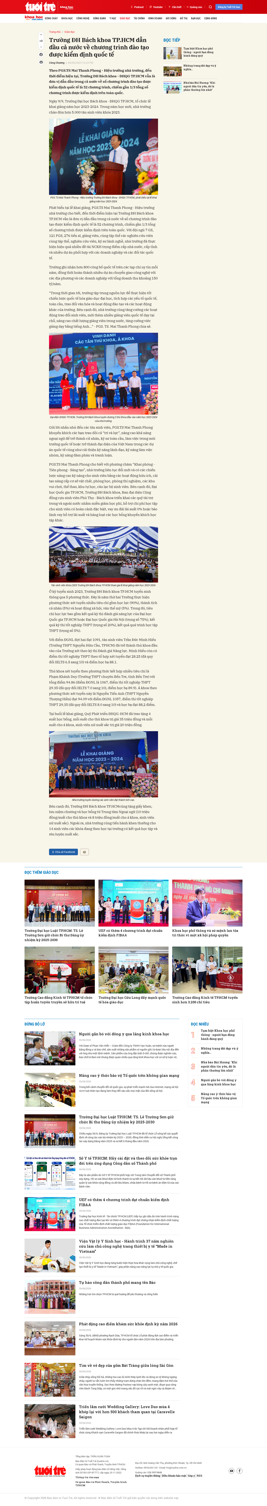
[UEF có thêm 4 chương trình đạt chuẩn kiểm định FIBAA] (133, 903)
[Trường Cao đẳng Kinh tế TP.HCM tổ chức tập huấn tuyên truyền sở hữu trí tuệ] (60, 970)
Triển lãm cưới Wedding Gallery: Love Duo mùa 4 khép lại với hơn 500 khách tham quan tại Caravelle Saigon (127, 1411)
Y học (113, 18)
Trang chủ (54, 31)
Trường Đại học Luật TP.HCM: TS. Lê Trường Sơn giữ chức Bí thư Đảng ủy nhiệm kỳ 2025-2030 (54, 935)
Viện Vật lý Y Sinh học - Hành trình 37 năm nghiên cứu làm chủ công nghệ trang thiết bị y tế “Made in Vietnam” (126, 1246)
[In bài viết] (84, 852)
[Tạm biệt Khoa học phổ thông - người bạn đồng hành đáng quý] (172, 53)
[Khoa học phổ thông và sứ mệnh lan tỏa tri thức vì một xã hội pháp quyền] (207, 903)
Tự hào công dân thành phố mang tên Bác (117, 1282)
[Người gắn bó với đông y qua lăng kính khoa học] (50, 1048)
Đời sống (171, 18)
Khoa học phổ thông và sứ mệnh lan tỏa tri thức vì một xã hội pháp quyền (205, 932)
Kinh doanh (155, 18)
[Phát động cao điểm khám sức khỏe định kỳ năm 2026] (50, 1338)
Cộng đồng (210, 18)
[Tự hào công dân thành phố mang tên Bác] (50, 1297)
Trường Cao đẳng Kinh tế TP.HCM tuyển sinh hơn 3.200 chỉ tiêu (205, 999)
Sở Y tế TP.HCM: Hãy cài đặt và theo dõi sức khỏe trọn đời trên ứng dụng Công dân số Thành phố (128, 1161)
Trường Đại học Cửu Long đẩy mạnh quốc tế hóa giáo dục (132, 999)
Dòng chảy (51, 18)
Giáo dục (125, 18)
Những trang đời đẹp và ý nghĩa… (199, 67)
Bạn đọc (196, 18)
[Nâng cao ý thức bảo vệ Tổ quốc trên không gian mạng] (50, 1090)
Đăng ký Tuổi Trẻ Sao (229, 7)
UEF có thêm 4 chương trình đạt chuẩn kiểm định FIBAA (130, 932)
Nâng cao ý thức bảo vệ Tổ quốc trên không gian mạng (129, 1075)
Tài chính (139, 18)
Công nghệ (82, 18)
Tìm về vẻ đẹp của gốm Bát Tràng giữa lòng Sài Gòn (126, 1365)
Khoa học (67, 18)
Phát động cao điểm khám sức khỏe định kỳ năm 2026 (128, 1324)
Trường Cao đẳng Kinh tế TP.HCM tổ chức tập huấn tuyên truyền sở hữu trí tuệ (58, 999)
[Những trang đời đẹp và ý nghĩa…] (172, 70)
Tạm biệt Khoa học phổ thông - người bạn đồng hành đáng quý (198, 52)
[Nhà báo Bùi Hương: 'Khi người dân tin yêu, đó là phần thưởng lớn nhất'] (172, 87)
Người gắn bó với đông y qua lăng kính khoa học (124, 1034)
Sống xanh (99, 18)
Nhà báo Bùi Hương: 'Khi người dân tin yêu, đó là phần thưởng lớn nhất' (199, 86)
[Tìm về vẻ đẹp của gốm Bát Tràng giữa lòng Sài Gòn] (50, 1380)
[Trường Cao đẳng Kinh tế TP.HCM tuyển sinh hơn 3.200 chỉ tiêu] (207, 970)
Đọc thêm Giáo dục (42, 872)
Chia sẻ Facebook (65, 852)
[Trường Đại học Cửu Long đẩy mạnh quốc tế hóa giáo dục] (133, 970)
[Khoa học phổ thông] (65, 6)
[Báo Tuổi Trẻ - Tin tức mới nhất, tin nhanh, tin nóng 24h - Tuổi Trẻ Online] (40, 6)
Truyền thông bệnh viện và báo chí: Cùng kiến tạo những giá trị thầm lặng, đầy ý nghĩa (125, 1496)
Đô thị (183, 18)
